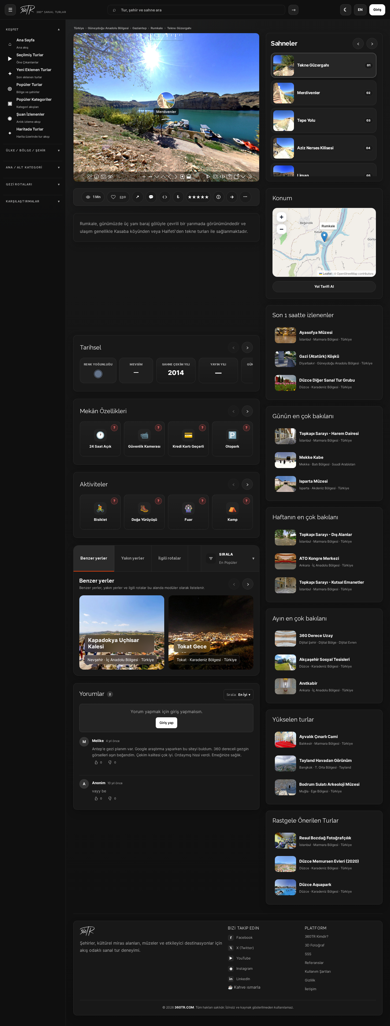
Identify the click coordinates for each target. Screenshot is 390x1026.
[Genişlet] (231, 197)
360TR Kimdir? (316, 936)
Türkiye (79, 28)
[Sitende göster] (164, 197)
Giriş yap (166, 723)
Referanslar (314, 962)
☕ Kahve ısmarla (244, 987)
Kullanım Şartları (318, 971)
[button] (324, 237)
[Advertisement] (166, 288)
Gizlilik (310, 980)
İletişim (310, 989)
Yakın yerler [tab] (132, 558)
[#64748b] (98, 374)
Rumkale (157, 28)
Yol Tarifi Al (324, 286)
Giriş (377, 9)
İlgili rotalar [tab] (169, 558)
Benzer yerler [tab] (93, 558)
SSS (308, 954)
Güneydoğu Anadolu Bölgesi (108, 28)
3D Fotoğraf (314, 945)
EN (360, 9)
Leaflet (327, 273)
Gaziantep (139, 28)
